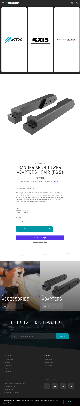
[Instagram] (63, 386)
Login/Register (8, 359)
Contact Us (7, 371)
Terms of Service (49, 362)
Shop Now (7, 306)
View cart (7, 362)
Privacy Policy (48, 359)
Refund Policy (48, 365)
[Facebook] (47, 386)
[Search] (72, 3)
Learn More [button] (7, 403)
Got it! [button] (70, 402)
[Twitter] (55, 386)
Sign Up (62, 336)
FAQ (5, 368)
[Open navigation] (3, 3)
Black (18, 212)
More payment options (40, 242)
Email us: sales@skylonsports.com (14, 383)
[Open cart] (77, 3)
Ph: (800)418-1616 (10, 386)
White (26, 212)
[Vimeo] (71, 386)
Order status (8, 365)
